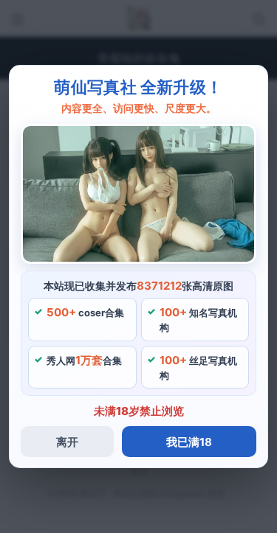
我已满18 (189, 442)
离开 (67, 442)
